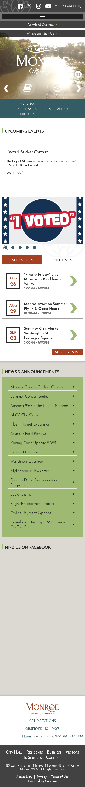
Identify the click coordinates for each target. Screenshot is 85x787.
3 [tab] (20, 247)
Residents (34, 752)
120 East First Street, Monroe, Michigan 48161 (35, 765)
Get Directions (42, 721)
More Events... (67, 352)
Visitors (72, 752)
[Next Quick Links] (79, 88)
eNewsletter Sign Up (40, 34)
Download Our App (41, 25)
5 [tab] (34, 247)
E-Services (33, 757)
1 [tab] (5, 247)
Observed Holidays (42, 728)
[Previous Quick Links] (6, 88)
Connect (53, 757)
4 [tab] (27, 247)
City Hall (14, 752)
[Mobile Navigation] (42, 16)
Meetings (62, 260)
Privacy (42, 777)
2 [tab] (12, 247)
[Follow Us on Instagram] (38, 6)
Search (69, 6)
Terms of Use (60, 777)
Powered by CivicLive (42, 781)
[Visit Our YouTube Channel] (48, 6)
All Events (22, 260)
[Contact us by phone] (57, 6)
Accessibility (24, 777)
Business (54, 752)
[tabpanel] (42, 192)
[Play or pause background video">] (78, 74)
